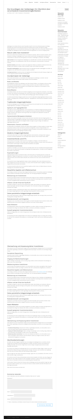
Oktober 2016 (60, 111)
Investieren (21, 13)
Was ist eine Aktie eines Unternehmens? (63, 70)
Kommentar (10, 378)
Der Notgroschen (61, 44)
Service (63, 2)
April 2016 (60, 116)
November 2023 (61, 102)
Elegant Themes (15, 417)
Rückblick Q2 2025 (61, 26)
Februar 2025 (60, 85)
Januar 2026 (60, 76)
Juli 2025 (59, 80)
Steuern (59, 2)
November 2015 (61, 125)
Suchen (66, 9)
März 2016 (60, 118)
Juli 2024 (59, 96)
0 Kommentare (27, 13)
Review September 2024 (62, 43)
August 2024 (60, 94)
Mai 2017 (59, 107)
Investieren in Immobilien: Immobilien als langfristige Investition (63, 24)
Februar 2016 (60, 120)
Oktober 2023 (60, 103)
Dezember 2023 (61, 100)
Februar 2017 (60, 109)
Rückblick (36, 2)
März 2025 (60, 83)
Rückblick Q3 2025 (61, 20)
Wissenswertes (53, 2)
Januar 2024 (60, 98)
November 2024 (61, 91)
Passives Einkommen (62, 140)
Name (8, 391)
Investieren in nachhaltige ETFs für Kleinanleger (62, 40)
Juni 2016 (59, 113)
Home (26, 2)
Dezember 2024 (61, 89)
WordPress (27, 417)
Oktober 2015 (60, 127)
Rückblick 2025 (60, 16)
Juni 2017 (59, 105)
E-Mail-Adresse (10, 395)
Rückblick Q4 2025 (61, 18)
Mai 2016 (59, 114)
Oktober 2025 (60, 78)
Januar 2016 (60, 122)
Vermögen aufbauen (44, 2)
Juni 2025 (59, 82)
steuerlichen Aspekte (42, 271)
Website (8, 399)
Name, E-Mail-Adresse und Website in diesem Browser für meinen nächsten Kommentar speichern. (28, 402)
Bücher (59, 136)
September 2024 (61, 93)
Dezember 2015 (61, 124)
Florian (10, 13)
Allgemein (31, 2)
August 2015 (60, 129)
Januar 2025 (60, 87)
